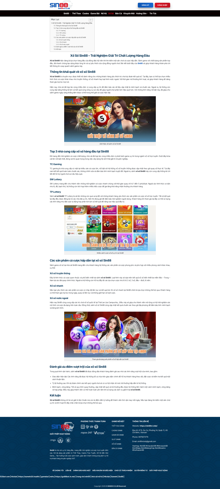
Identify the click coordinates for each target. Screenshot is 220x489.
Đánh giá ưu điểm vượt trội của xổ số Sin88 (69, 47)
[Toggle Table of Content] (89, 20)
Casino (85, 13)
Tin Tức (153, 13)
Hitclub (107, 476)
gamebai (45, 476)
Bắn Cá (118, 13)
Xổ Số (111, 13)
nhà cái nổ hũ (97, 476)
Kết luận (58, 49)
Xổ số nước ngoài (64, 44)
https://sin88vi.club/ (148, 426)
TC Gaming (62, 30)
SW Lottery (62, 33)
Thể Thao (76, 13)
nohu (52, 476)
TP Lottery (62, 35)
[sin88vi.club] (61, 5)
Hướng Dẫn (141, 13)
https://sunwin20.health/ (29, 476)
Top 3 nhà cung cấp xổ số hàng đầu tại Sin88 (70, 28)
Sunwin (114, 476)
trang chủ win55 (83, 476)
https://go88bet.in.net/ (65, 476)
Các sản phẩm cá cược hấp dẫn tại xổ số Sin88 (71, 37)
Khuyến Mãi (129, 13)
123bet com (5, 476)
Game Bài (95, 13)
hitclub (14, 476)
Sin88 (66, 13)
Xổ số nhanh (62, 42)
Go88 (121, 476)
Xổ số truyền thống (64, 40)
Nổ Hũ (104, 13)
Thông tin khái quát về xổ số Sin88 (66, 26)
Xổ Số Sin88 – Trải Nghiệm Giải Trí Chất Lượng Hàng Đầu (72, 23)
